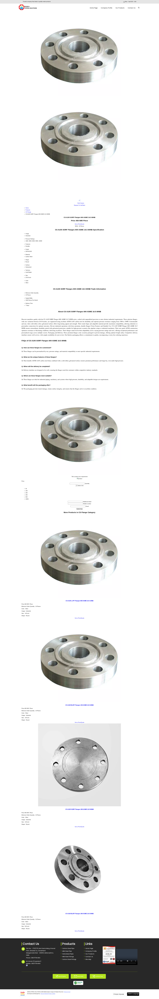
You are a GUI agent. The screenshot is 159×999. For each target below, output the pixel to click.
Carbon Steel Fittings (69, 959)
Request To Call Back (79, 205)
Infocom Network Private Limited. (48, 993)
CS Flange (28, 212)
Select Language (133, 993)
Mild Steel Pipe (67, 951)
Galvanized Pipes (68, 954)
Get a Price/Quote (79, 224)
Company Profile (106, 8)
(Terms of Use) (67, 991)
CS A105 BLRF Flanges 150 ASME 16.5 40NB (79, 705)
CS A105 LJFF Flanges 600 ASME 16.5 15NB (79, 600)
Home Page (94, 8)
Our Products (120, 8)
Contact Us (131, 8)
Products (28, 210)
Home (27, 208)
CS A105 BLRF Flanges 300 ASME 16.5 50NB (79, 913)
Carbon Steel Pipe (68, 948)
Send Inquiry (80, 203)
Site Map (88, 959)
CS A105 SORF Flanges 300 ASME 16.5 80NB (79, 809)
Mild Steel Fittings (68, 957)
